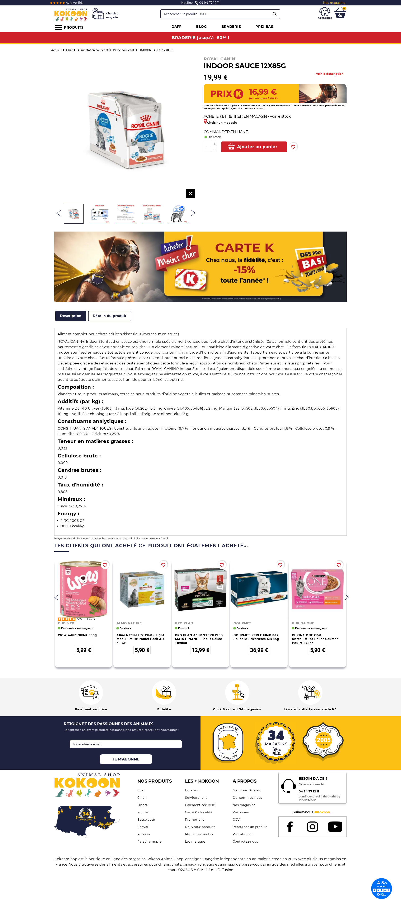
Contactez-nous (245, 841)
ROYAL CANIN (219, 58)
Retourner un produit (250, 827)
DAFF (176, 27)
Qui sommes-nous (247, 798)
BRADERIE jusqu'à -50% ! (200, 37)
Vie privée (241, 812)
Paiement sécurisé (200, 805)
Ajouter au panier (257, 146)
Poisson (143, 834)
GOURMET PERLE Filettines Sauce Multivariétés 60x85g (256, 637)
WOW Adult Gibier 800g (77, 635)
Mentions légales (246, 790)
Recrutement (243, 834)
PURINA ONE (303, 623)
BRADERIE (231, 27)
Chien (142, 798)
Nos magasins (244, 805)
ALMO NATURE (129, 623)
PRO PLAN (184, 623)
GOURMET (242, 623)
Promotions (194, 819)
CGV (236, 819)
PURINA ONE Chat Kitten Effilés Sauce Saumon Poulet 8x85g (315, 639)
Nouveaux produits (200, 827)
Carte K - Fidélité (198, 812)
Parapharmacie (149, 841)
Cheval (142, 827)
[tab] (70, 316)
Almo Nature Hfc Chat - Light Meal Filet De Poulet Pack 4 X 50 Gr (141, 639)
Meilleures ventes (199, 834)
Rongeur (144, 812)
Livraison (192, 790)
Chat (141, 790)
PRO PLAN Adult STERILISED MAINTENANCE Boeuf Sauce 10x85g (199, 639)
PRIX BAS (264, 27)
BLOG (201, 27)
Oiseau (142, 805)
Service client (196, 798)
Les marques (195, 841)
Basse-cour (146, 819)
